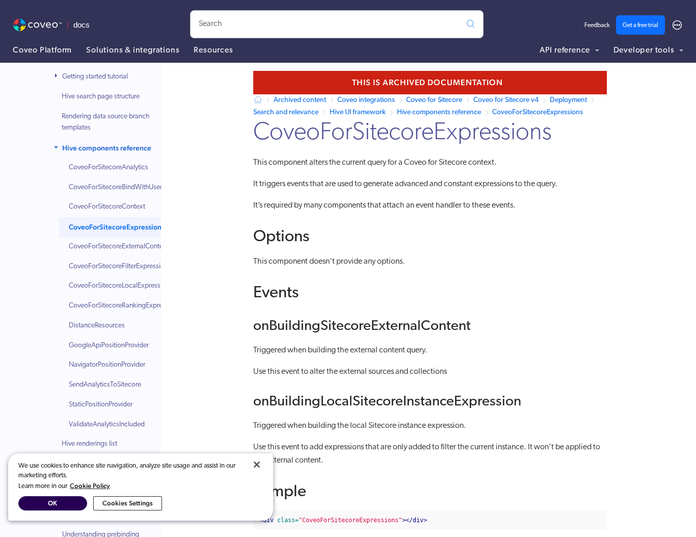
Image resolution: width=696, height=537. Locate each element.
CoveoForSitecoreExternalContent (119, 246)
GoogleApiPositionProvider (109, 345)
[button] (57, 77)
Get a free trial (640, 25)
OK (52, 503)
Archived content (300, 100)
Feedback (597, 25)
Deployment (568, 100)
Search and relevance (285, 112)
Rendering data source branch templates (105, 122)
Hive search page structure (101, 96)
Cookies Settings (127, 503)
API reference (566, 50)
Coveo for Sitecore (434, 100)
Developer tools (645, 50)
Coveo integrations (366, 100)
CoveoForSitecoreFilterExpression (118, 266)
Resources (213, 50)
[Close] (257, 464)
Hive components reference (106, 148)
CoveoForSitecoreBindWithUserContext (127, 187)
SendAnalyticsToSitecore (105, 385)
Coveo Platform (42, 50)
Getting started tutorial (95, 77)
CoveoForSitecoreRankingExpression (123, 306)
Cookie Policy (90, 486)
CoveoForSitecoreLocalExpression (119, 286)
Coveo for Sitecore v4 (506, 100)
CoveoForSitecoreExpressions (117, 227)
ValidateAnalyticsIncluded (107, 424)
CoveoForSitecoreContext (107, 207)
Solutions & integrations (132, 50)
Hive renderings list (89, 444)
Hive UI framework (358, 112)
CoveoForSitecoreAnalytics (108, 167)
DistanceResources (97, 325)
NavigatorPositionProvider (107, 365)
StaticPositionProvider (100, 404)
